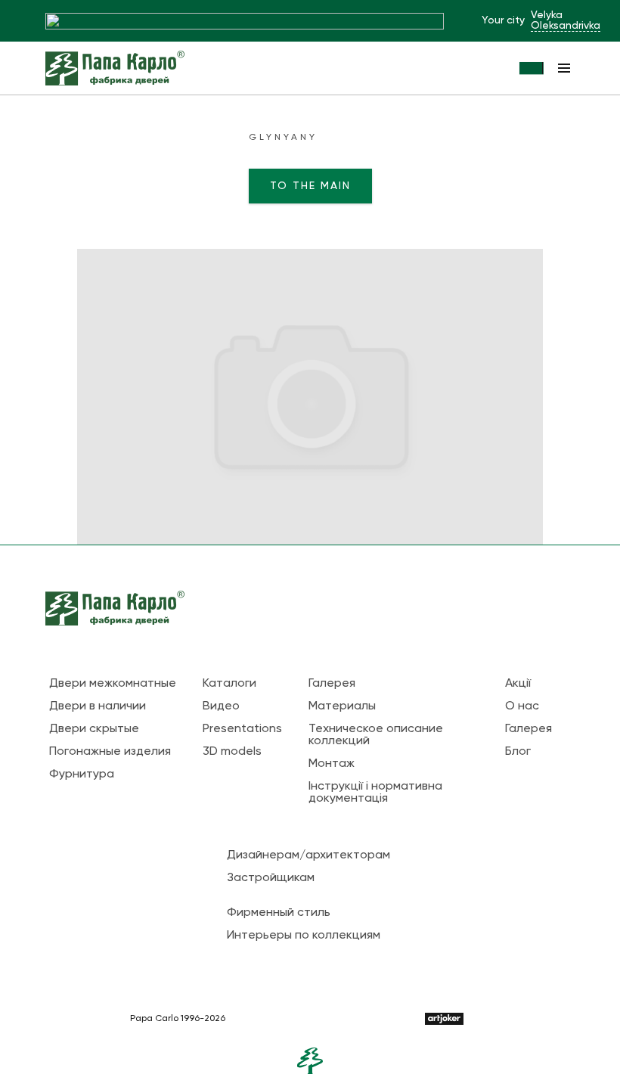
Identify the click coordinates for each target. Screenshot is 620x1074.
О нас (522, 706)
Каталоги (229, 684)
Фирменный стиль (278, 913)
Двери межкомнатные (112, 684)
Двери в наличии (97, 706)
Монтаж (331, 764)
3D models (232, 752)
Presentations (242, 729)
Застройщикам (271, 878)
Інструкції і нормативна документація (375, 793)
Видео (221, 706)
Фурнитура (81, 774)
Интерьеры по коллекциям (303, 936)
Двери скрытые (94, 729)
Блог (518, 752)
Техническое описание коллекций (375, 735)
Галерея (331, 684)
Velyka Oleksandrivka (565, 20)
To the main (310, 186)
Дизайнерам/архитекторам (308, 855)
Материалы (342, 706)
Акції (518, 684)
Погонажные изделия (110, 752)
